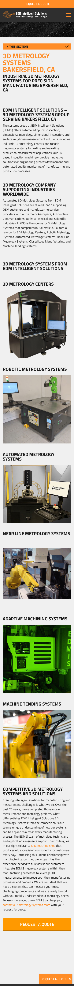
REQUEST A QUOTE (37, 4)
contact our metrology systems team (26, 905)
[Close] (70, 979)
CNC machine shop (43, 845)
